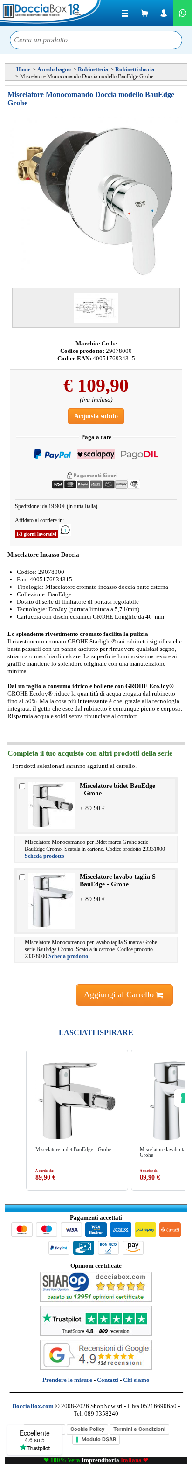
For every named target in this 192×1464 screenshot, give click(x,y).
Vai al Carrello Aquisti (144, 13)
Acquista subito (96, 416)
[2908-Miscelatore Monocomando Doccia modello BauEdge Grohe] (96, 308)
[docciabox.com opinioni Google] (96, 1367)
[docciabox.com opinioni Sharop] (96, 1299)
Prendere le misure (67, 1379)
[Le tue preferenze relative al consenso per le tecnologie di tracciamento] (183, 1098)
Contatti (107, 1379)
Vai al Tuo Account (163, 13)
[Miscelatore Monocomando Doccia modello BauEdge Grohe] (96, 200)
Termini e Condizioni (139, 1429)
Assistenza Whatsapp (182, 13)
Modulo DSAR (99, 1439)
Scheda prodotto (44, 856)
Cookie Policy (87, 1429)
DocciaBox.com (51, 13)
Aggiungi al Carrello (120, 994)
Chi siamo (136, 1379)
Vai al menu (125, 13)
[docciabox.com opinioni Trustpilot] (96, 1333)
